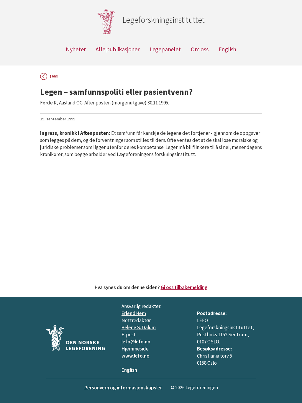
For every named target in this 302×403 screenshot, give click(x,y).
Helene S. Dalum (139, 327)
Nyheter (76, 49)
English (228, 49)
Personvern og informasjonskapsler (123, 387)
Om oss (200, 49)
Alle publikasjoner (117, 49)
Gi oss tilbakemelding (184, 287)
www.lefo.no (136, 356)
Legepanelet (165, 49)
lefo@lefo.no (136, 341)
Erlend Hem (134, 313)
